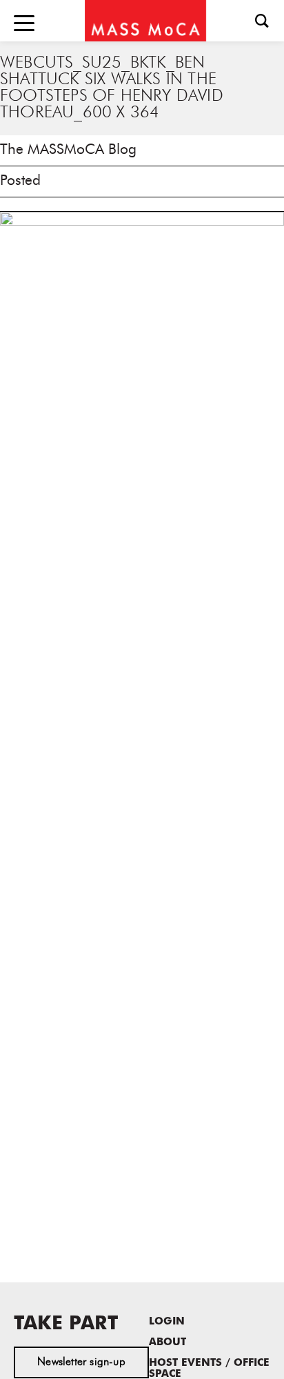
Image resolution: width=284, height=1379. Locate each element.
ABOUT (167, 1343)
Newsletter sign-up (81, 1362)
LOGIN (167, 1322)
